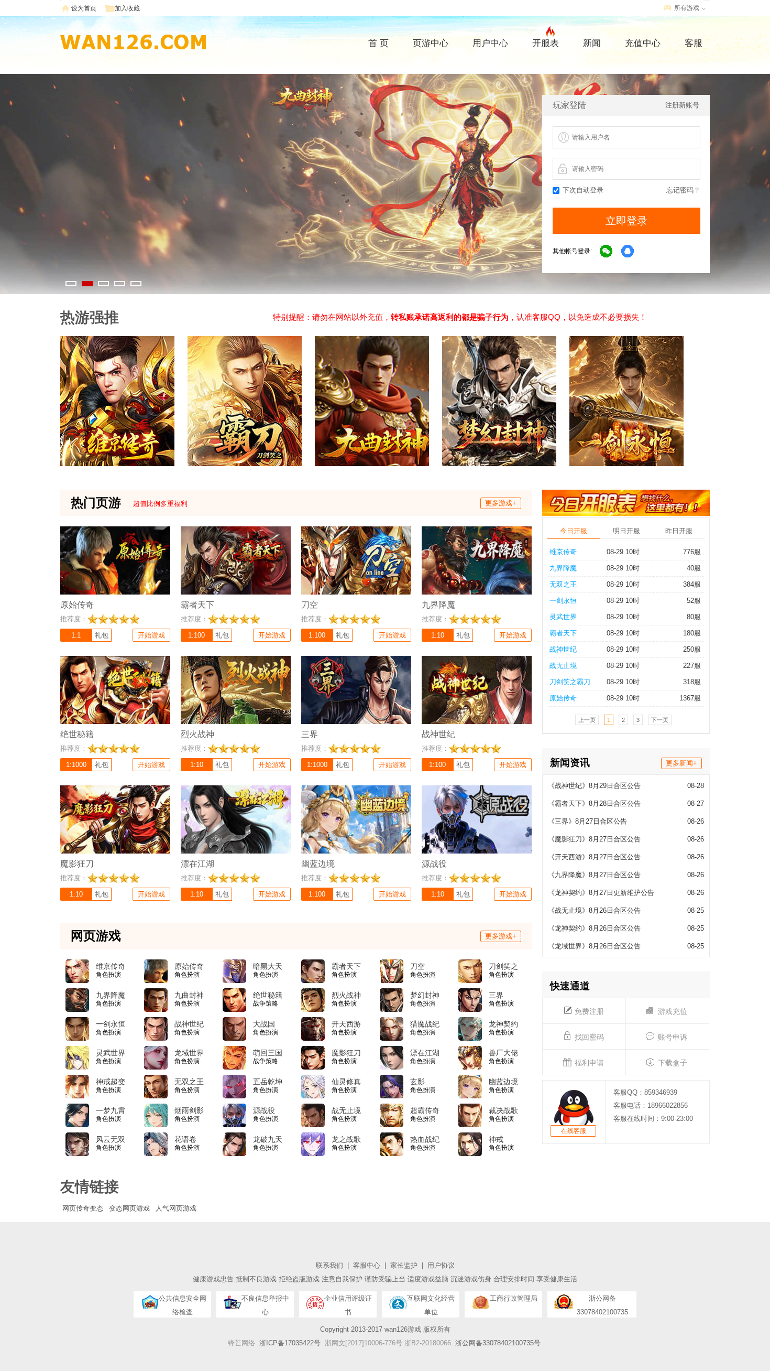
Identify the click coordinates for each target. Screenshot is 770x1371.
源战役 (264, 1110)
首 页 (378, 43)
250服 (692, 649)
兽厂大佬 (503, 1053)
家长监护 (403, 1265)
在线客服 (573, 1131)
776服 (692, 552)
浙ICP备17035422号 (290, 1343)
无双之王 (563, 584)
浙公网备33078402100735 (602, 1301)
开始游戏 (151, 635)
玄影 (417, 1081)
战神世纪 (563, 649)
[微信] (606, 251)
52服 (694, 600)
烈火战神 (346, 995)
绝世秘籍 (267, 995)
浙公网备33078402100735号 (498, 1343)
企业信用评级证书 (348, 1301)
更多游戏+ (500, 503)
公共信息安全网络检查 (182, 1301)
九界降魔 (563, 568)
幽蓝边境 (503, 1081)
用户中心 (490, 43)
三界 (496, 995)
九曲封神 (189, 995)
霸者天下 (563, 633)
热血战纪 (424, 1139)
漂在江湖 (424, 1053)
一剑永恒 (563, 600)
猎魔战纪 (424, 1024)
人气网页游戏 (176, 1208)
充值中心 (643, 43)
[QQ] (628, 251)
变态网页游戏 (129, 1208)
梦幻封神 (424, 995)
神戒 (496, 1139)
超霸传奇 (424, 1110)
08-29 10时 (623, 552)
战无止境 (563, 666)
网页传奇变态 (82, 1208)
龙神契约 (503, 1024)
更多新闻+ (681, 763)
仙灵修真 (346, 1081)
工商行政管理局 (513, 1298)
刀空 (417, 966)
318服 (692, 682)
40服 (694, 568)
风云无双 (110, 1139)
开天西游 (346, 1024)
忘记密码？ (683, 190)
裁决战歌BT (503, 1111)
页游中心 (430, 43)
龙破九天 (267, 1139)
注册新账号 (682, 105)
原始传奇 (563, 698)
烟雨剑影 (189, 1110)
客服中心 (366, 1265)
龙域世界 (189, 1053)
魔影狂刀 (346, 1053)
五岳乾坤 (267, 1081)
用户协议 (441, 1265)
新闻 (592, 43)
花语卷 (185, 1139)
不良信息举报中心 (265, 1301)
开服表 (545, 43)
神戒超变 (110, 1081)
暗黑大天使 (267, 966)
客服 (693, 43)
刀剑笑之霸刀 (569, 682)
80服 (694, 617)
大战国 (264, 1024)
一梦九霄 (110, 1110)
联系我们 (329, 1265)
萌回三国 (267, 1053)
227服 (692, 666)
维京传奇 (563, 552)
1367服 (690, 698)
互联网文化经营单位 (431, 1301)
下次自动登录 (583, 190)
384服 (692, 584)
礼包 (101, 635)
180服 (692, 633)
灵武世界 (563, 617)
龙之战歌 (346, 1139)
